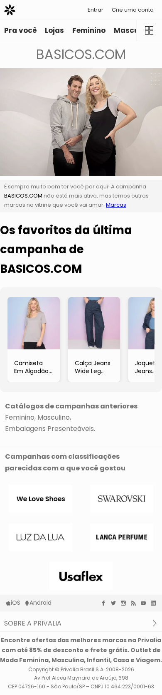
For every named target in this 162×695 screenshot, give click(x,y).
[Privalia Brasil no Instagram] (125, 603)
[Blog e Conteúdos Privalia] (135, 603)
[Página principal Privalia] (9, 9)
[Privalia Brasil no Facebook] (105, 603)
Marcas (116, 205)
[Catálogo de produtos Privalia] (149, 30)
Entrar (95, 10)
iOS (15, 603)
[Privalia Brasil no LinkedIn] (155, 603)
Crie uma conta (133, 10)
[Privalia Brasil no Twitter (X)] (115, 603)
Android (40, 603)
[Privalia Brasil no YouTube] (145, 603)
